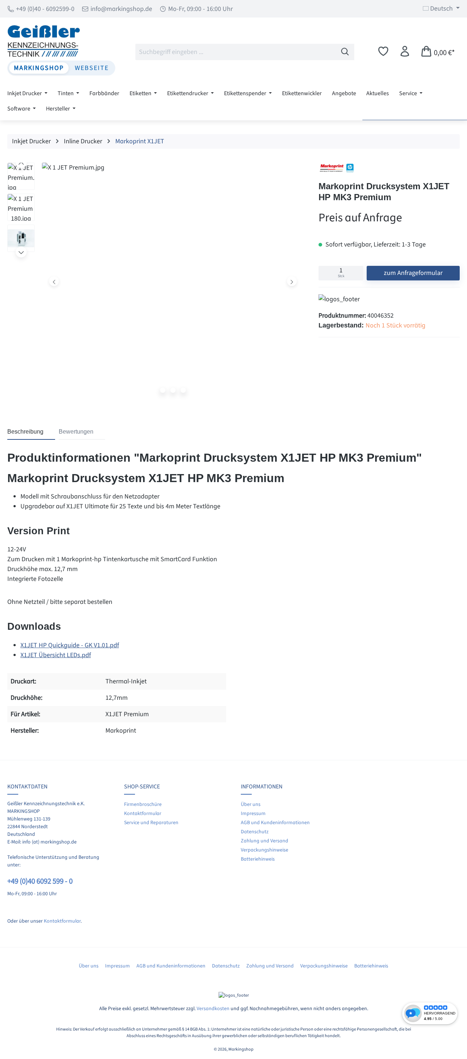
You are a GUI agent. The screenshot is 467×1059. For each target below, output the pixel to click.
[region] (155, 283)
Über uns (250, 804)
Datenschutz (255, 831)
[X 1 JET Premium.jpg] (173, 281)
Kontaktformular (62, 921)
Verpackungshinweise (264, 850)
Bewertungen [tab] (76, 431)
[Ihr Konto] (405, 51)
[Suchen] (345, 52)
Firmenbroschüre (143, 804)
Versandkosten (213, 1008)
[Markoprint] (337, 168)
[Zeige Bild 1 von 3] (162, 390)
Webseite (92, 68)
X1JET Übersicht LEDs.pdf (55, 655)
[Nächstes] (292, 281)
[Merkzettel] (383, 51)
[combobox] (235, 52)
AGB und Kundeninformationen (275, 822)
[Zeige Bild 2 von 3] (172, 390)
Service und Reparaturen (151, 822)
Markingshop (39, 68)
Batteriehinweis (258, 859)
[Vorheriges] (54, 281)
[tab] (31, 432)
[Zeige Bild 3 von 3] (183, 390)
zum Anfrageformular (413, 273)
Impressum (253, 813)
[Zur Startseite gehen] (61, 41)
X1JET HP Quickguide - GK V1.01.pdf (69, 645)
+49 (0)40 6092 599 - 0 (40, 881)
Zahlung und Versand (264, 841)
